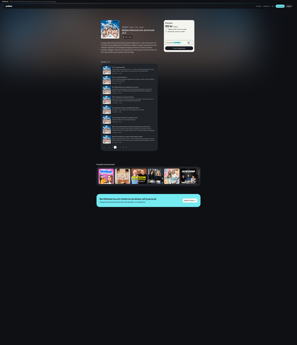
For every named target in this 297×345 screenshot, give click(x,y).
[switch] (189, 43)
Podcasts (258, 6)
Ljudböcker (266, 6)
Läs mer (54, 1)
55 (123, 147)
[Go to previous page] (104, 147)
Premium (168, 23)
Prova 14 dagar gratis (179, 48)
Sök (272, 6)
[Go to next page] (126, 147)
